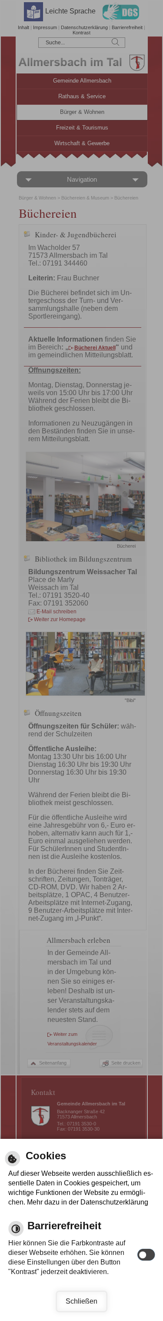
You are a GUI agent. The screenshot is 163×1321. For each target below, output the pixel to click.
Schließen (81, 1301)
